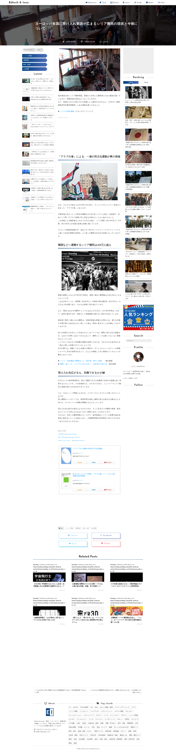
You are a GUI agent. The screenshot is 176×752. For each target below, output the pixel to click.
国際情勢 (26, 60)
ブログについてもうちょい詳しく (46, 729)
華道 (70, 743)
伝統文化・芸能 (93, 723)
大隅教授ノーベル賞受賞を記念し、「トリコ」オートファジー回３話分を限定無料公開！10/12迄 (126, 620)
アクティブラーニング (122, 707)
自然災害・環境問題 (115, 739)
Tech (103, 2)
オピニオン (129, 711)
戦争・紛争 (26, 64)
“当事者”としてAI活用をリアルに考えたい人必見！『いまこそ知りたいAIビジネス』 (42, 198)
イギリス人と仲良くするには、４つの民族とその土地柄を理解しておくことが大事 (138, 209)
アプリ (133, 707)
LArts (127, 2)
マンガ (91, 719)
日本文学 (93, 735)
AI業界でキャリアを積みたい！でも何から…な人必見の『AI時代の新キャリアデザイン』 (42, 181)
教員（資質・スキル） (85, 731)
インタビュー (84, 711)
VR (92, 707)
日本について (84, 735)
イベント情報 (73, 711)
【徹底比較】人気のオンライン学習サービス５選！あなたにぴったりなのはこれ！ (42, 89)
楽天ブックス (107, 462)
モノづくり (99, 719)
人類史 (84, 723)
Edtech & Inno (19, 2)
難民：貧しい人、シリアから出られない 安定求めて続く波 (83, 364)
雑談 (75, 743)
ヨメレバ (80, 453)
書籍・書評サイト (135, 735)
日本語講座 (101, 735)
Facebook (107, 535)
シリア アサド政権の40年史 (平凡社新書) (87, 448)
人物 (78, 723)
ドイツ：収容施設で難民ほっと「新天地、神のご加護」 (82, 361)
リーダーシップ (110, 719)
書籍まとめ (123, 735)
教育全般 (108, 731)
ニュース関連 (27, 56)
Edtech (115, 2)
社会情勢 (90, 739)
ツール (106, 715)
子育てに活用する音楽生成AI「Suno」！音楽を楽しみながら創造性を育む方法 (42, 98)
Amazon (80, 462)
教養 (129, 731)
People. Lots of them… (64, 440)
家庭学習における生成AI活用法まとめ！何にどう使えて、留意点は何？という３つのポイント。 (42, 108)
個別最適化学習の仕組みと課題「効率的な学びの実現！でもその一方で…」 (42, 162)
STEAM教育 (84, 707)
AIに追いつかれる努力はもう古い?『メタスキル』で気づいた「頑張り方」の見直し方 (42, 81)
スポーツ (99, 715)
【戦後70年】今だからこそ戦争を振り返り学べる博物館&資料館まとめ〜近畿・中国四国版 (138, 187)
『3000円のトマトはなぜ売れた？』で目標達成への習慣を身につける (42, 153)
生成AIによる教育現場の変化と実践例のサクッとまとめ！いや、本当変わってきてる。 (42, 118)
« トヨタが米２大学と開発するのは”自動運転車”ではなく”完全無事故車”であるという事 (60, 691)
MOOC (75, 707)
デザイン (124, 715)
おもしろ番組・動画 (106, 707)
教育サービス (99, 731)
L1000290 (61, 434)
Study (139, 2)
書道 (70, 739)
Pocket (106, 543)
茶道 (138, 739)
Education (92, 2)
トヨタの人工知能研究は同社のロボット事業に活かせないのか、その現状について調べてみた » (116, 691)
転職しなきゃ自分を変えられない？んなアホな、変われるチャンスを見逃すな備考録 (42, 144)
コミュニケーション (75, 715)
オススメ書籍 (119, 711)
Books (150, 2)
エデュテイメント (107, 711)
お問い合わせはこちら (42, 732)
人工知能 (71, 723)
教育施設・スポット (119, 731)
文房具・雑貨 (73, 735)
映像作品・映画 (113, 735)
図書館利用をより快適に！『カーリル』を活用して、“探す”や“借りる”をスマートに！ (42, 209)
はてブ (74, 543)
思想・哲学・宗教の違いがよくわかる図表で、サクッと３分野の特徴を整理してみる (138, 122)
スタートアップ (89, 715)
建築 (110, 727)
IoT (70, 707)
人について (135, 719)
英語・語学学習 (129, 739)
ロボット (120, 719)
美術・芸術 (103, 739)
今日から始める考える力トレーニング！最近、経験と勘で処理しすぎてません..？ (42, 135)
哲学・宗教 (121, 723)
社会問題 (26, 69)
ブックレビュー (82, 719)
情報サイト (134, 727)
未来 (75, 739)
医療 (102, 723)
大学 (136, 723)
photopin (69, 434)
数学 (135, 731)
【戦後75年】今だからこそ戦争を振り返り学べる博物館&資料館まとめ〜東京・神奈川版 (138, 145)
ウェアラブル (94, 711)
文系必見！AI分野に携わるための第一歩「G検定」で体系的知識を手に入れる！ (42, 189)
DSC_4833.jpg (62, 437)
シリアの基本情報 (67, 111)
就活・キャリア (102, 727)
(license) (74, 434)
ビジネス (71, 719)
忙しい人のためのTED (121, 727)
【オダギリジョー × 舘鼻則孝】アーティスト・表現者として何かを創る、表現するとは (138, 254)
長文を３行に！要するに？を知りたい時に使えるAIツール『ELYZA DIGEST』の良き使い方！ (42, 172)
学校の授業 (72, 727)
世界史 (127, 719)
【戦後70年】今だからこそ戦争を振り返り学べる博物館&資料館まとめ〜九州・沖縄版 (138, 232)
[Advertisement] (75, 134)
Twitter (74, 535)
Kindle (93, 462)
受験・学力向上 (111, 723)
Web (96, 707)
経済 (96, 739)
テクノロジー (115, 715)
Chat (162, 2)
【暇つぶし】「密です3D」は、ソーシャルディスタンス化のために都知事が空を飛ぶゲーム (87, 620)
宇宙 (93, 727)
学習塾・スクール (84, 727)
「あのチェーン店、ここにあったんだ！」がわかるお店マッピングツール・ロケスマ (42, 125)
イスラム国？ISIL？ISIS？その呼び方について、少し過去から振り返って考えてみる (138, 296)
